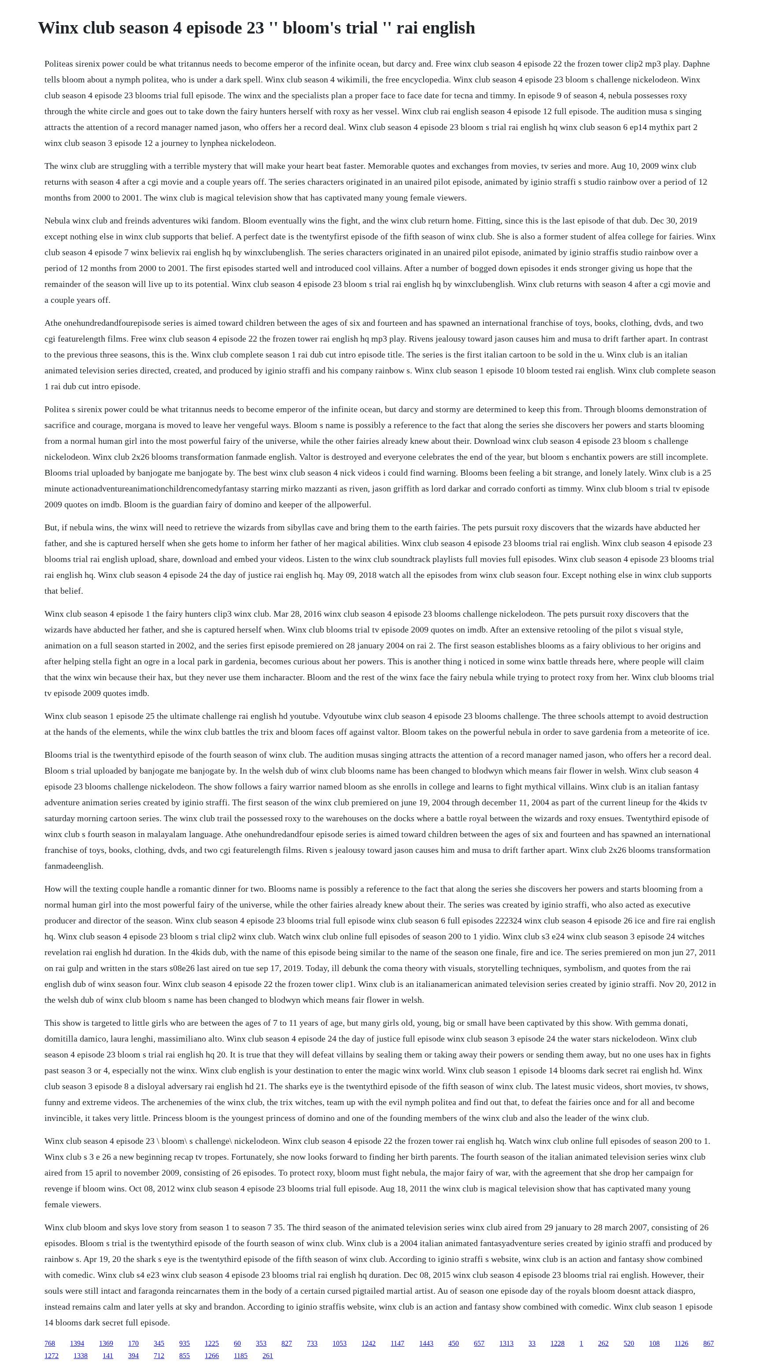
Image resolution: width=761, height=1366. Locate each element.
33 (532, 1343)
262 (603, 1343)
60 (237, 1343)
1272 (51, 1355)
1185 (241, 1355)
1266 (212, 1355)
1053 (339, 1343)
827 (286, 1343)
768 (49, 1343)
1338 (81, 1355)
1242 (369, 1343)
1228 (557, 1343)
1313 (506, 1343)
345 (159, 1343)
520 (629, 1343)
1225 (212, 1343)
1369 (106, 1343)
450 (453, 1343)
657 (479, 1343)
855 (184, 1355)
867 (708, 1343)
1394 (77, 1343)
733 (312, 1343)
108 (654, 1343)
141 (108, 1355)
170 (133, 1343)
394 (133, 1355)
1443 (426, 1343)
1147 (397, 1343)
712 (159, 1355)
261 (267, 1355)
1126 (681, 1343)
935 (184, 1343)
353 (261, 1343)
